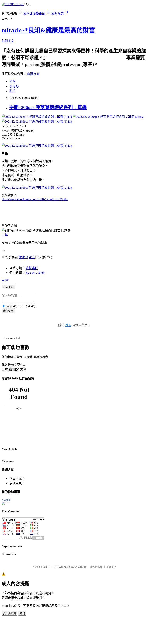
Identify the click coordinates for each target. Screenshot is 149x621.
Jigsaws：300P (35, 272)
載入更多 (8, 287)
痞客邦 (23, 257)
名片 (12, 91)
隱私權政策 (96, 566)
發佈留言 (8, 310)
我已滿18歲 (9, 613)
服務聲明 (111, 566)
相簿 (12, 81)
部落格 (14, 86)
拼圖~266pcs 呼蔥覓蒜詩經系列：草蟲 (48, 107)
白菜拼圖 (6, 500)
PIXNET (45, 566)
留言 (32, 257)
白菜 (5, 235)
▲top (5, 279)
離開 (22, 613)
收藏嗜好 (33, 73)
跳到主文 (8, 41)
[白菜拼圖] (3, 503)
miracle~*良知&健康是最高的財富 (48, 30)
